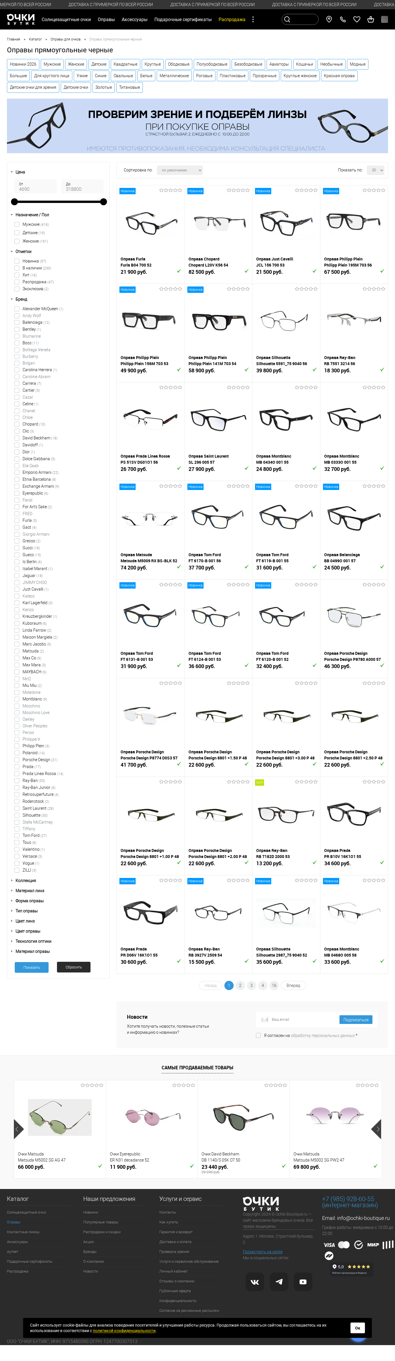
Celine (30, 404)
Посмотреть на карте (263, 1251)
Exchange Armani (41, 486)
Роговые (204, 75)
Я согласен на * (310, 1035)
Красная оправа (339, 75)
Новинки (90, 1212)
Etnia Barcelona (39, 479)
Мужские (52, 64)
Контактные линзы (23, 1232)
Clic (28, 431)
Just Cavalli (36, 589)
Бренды (90, 1251)
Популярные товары (100, 1222)
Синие (100, 75)
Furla (30, 520)
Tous (29, 842)
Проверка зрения (174, 1251)
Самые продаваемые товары (197, 1067)
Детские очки (76, 87)
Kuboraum (35, 623)
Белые (146, 75)
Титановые (129, 87)
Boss (31, 343)
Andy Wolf (32, 315)
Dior (29, 452)
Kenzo (28, 609)
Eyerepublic (35, 493)
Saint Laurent (38, 808)
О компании (93, 1261)
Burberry (30, 356)
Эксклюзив (36, 288)
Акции (88, 1242)
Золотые (103, 87)
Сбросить (74, 967)
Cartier (31, 390)
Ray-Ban (34, 780)
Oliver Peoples (35, 726)
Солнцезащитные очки (26, 1212)
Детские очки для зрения (33, 87)
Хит (30, 275)
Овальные (123, 75)
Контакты (167, 1212)
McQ (27, 678)
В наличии (37, 268)
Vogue (31, 863)
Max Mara (34, 665)
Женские (76, 64)
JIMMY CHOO (35, 582)
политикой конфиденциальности (124, 1330)
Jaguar (33, 575)
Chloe (28, 417)
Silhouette (35, 815)
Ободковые (178, 64)
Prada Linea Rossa (43, 773)
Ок (357, 1328)
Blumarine (32, 336)
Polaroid (34, 752)
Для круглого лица (51, 75)
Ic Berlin (32, 561)
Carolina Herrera (40, 369)
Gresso (31, 541)
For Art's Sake (37, 506)
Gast (29, 527)
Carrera (32, 383)
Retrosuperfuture (41, 794)
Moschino (31, 706)
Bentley (32, 329)
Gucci (31, 547)
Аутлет (12, 1251)
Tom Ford (35, 835)
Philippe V (31, 739)
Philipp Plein (36, 746)
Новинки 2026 (23, 64)
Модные (358, 64)
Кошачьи (304, 64)
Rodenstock (36, 801)
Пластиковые (233, 75)
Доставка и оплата (175, 1242)
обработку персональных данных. (323, 1035)
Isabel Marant (38, 568)
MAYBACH (35, 672)
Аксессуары (17, 1242)
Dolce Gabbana (39, 458)
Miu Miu (32, 685)
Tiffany (29, 828)
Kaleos (29, 596)
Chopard (34, 424)
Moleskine (31, 692)
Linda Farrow (37, 630)
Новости (90, 1271)
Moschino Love (36, 712)
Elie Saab (31, 465)
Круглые (153, 64)
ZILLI (29, 870)
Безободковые (248, 64)
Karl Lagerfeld (38, 602)
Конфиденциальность (177, 1301)
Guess (32, 554)
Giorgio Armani (36, 534)
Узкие (82, 75)
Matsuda (33, 651)
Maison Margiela (40, 637)
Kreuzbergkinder (40, 616)
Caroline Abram (36, 376)
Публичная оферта (175, 1291)
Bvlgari (29, 363)
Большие (18, 75)
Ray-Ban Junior (39, 787)
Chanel (29, 410)
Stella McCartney (38, 822)
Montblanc (35, 699)
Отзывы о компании (176, 1281)
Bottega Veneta (37, 349)
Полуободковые (212, 64)
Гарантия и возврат (176, 1232)
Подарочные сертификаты (183, 19)
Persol (28, 732)
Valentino (34, 849)
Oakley (28, 719)
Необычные (331, 64)
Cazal (28, 397)
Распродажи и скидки (102, 1232)
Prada (32, 766)
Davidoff (33, 445)
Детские (98, 64)
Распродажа (38, 282)
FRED (27, 513)
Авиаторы (279, 64)
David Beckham (40, 438)
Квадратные (125, 64)
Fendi (27, 500)
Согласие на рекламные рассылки (189, 1310)
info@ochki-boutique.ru (363, 1218)
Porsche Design (40, 759)
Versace (32, 856)
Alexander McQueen (43, 308)
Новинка (34, 261)
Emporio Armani (41, 472)
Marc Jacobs (37, 644)
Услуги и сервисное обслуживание (189, 1261)
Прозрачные (264, 75)
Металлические (174, 75)
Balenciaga (36, 322)
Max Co (32, 658)
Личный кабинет (173, 1271)
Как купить (168, 1222)
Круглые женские (300, 75)
